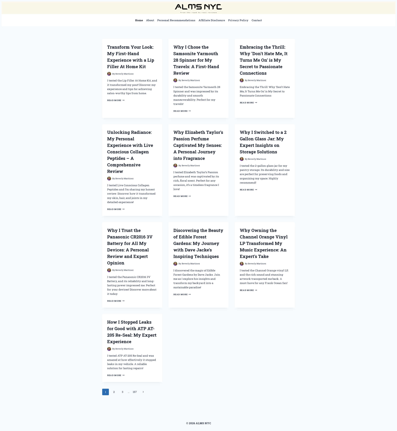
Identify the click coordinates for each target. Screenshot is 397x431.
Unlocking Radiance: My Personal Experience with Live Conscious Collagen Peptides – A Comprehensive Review (130, 151)
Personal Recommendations (176, 20)
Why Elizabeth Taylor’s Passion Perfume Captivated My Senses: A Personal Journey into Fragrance (198, 145)
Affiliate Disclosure (211, 20)
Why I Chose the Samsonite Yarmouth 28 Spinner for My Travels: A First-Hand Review (196, 60)
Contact (257, 20)
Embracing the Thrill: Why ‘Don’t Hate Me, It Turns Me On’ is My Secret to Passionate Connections (264, 60)
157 (135, 392)
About (150, 20)
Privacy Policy (238, 20)
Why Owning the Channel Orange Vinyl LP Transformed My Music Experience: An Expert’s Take (264, 243)
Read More (116, 100)
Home (139, 20)
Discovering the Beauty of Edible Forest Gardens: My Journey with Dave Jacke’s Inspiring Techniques (198, 243)
